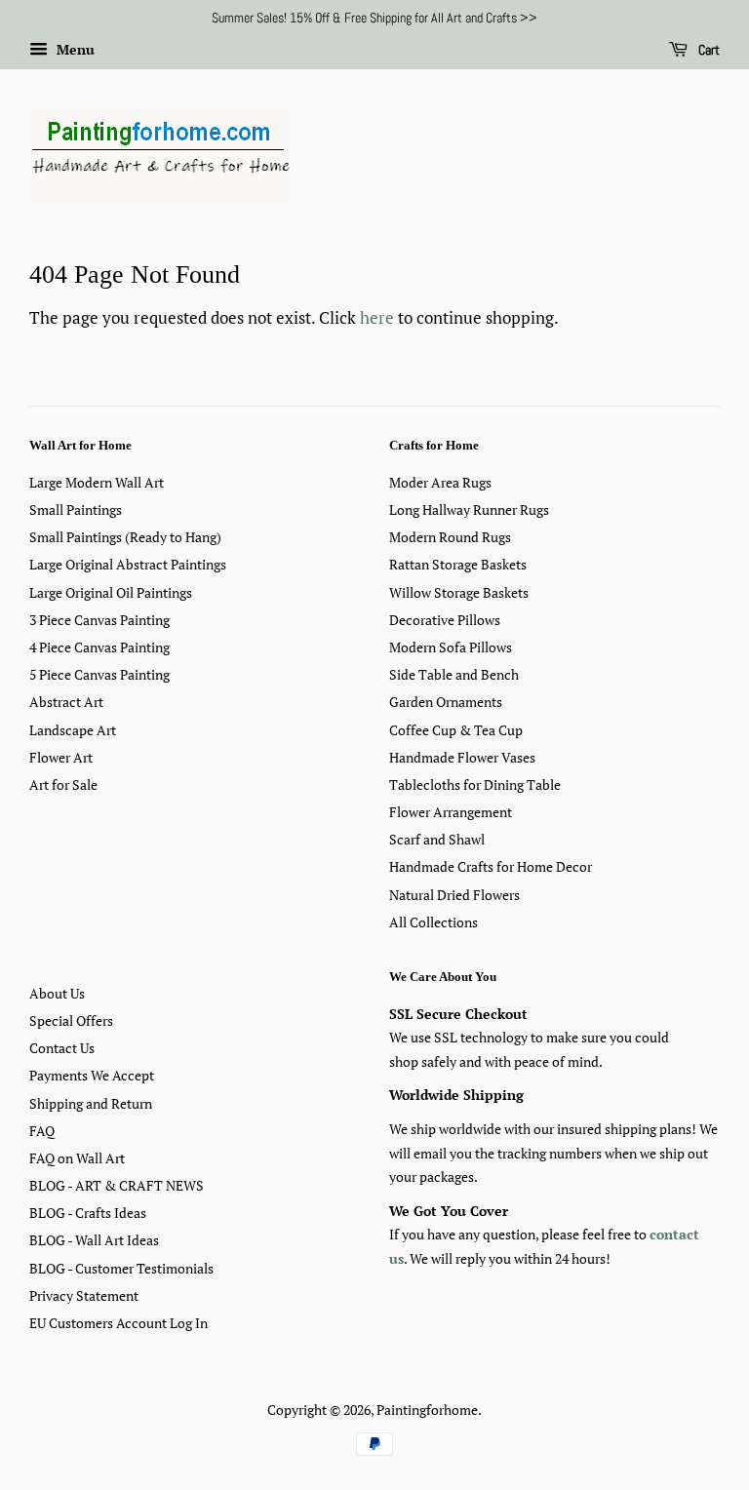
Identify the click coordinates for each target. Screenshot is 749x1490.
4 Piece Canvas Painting (99, 647)
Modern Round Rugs (450, 537)
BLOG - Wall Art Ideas (94, 1240)
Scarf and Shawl (437, 839)
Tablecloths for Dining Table (475, 784)
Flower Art (61, 757)
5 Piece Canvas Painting (99, 674)
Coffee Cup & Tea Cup (456, 730)
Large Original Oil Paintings (110, 592)
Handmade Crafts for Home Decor (490, 866)
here (377, 317)
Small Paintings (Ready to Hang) (125, 537)
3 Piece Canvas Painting (99, 619)
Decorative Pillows (444, 619)
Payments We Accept (91, 1075)
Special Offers (71, 1020)
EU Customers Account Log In (118, 1323)
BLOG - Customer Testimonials (121, 1268)
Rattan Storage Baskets (458, 564)
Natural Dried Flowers (454, 894)
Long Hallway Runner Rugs (469, 509)
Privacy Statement (83, 1295)
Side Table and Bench (454, 674)
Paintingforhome (427, 1409)
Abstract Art (66, 701)
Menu (74, 49)
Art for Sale (63, 784)
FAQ (42, 1130)
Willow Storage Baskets (459, 592)
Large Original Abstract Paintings (127, 564)
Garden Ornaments (445, 701)
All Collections (433, 922)
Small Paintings (75, 509)
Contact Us (62, 1048)
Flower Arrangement (450, 812)
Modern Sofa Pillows (450, 647)
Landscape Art (72, 730)
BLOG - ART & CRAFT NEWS (116, 1185)
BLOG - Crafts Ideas (87, 1212)
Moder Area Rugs (440, 482)
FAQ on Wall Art (77, 1158)
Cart (707, 50)
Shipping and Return (90, 1103)
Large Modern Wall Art (96, 482)
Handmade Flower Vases (462, 757)
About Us (57, 993)
